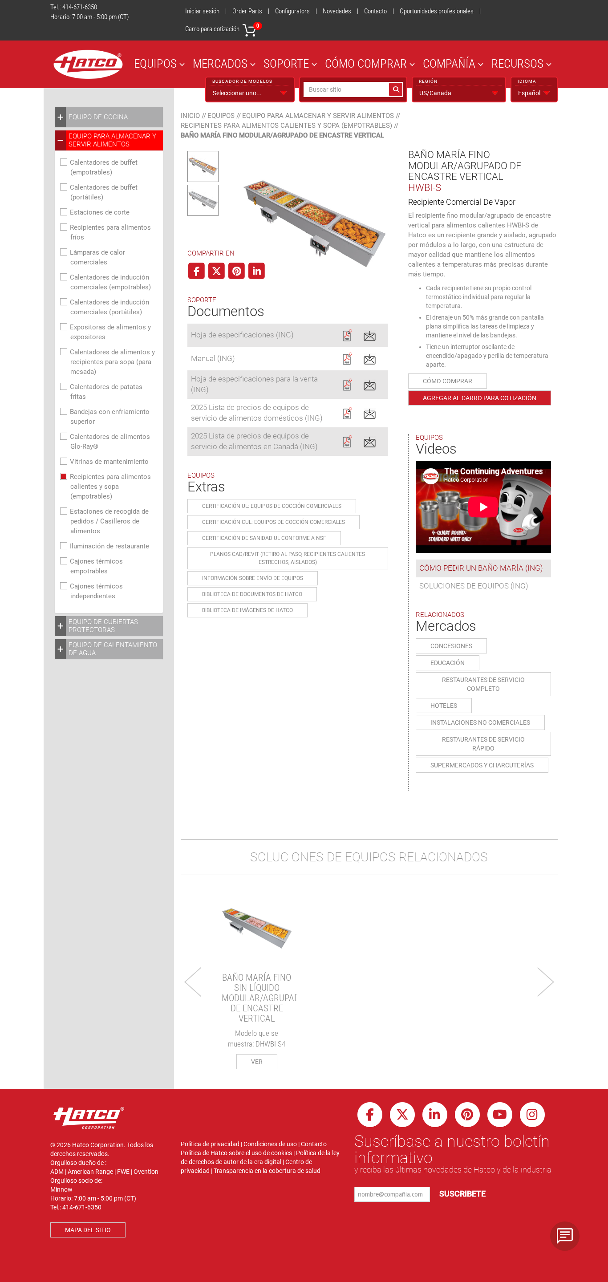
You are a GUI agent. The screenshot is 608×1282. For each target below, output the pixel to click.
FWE (123, 1171)
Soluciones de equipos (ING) (473, 585)
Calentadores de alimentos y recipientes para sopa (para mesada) (112, 362)
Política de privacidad (210, 1144)
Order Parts (247, 11)
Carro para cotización (222, 28)
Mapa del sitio (88, 1229)
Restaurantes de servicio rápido (483, 744)
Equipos (221, 116)
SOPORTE (286, 63)
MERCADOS (220, 63)
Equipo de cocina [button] (98, 117)
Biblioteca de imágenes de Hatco (247, 610)
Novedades (337, 11)
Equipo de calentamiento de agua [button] (113, 649)
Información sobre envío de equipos (252, 578)
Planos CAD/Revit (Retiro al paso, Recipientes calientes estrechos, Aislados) (287, 558)
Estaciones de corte (100, 212)
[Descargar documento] (347, 334)
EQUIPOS (155, 63)
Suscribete (462, 1193)
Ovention (146, 1171)
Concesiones (451, 645)
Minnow (61, 1189)
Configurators (292, 11)
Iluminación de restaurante (109, 546)
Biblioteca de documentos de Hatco (252, 594)
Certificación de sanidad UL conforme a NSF (264, 538)
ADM (57, 1171)
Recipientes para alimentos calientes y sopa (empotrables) (110, 486)
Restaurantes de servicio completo (483, 684)
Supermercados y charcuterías (482, 765)
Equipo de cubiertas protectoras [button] (103, 626)
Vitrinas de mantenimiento (109, 462)
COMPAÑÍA (449, 63)
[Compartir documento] (369, 334)
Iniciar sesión (202, 11)
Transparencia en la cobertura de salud (267, 1170)
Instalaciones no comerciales (480, 722)
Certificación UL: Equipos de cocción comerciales (271, 506)
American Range (90, 1171)
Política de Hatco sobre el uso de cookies (236, 1152)
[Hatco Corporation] (88, 64)
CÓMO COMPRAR (366, 63)
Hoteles (443, 705)
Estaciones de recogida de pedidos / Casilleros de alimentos (109, 521)
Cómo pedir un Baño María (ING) (481, 568)
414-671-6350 (79, 7)
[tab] (109, 117)
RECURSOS (517, 63)
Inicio (190, 116)
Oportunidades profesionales (437, 11)
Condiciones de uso (270, 1144)
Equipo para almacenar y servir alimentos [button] (112, 140)
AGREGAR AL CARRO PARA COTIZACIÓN (479, 398)
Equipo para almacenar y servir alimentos (318, 116)
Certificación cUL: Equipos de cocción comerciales (273, 522)
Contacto (375, 11)
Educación (447, 662)
